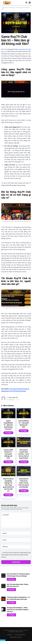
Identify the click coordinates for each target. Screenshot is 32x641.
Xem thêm (11, 579)
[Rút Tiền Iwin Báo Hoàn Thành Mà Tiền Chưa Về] (3, 588)
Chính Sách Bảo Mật (19, 634)
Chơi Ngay (8, 433)
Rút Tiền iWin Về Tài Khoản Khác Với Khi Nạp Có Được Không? (18, 575)
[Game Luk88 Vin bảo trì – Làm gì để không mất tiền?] (8, 447)
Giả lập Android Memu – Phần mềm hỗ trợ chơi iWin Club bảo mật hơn (18, 610)
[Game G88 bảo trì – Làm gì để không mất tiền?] (24, 418)
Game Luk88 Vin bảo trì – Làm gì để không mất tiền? (8, 454)
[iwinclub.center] (7, 2)
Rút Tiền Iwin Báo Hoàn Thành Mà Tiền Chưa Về (17, 585)
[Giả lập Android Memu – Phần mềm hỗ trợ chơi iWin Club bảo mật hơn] (3, 611)
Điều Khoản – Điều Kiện (16, 637)
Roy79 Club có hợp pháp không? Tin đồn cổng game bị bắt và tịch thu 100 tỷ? (8, 485)
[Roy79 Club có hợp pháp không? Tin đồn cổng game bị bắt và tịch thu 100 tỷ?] (8, 476)
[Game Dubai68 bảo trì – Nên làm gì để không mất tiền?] (8, 418)
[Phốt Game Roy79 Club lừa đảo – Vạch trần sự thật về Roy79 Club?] (24, 447)
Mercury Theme (19, 631)
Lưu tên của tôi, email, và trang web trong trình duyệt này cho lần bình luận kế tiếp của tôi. (15, 555)
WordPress (11, 631)
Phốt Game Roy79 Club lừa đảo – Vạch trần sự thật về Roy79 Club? (23, 454)
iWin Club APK (13, 398)
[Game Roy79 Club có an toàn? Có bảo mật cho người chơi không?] (24, 476)
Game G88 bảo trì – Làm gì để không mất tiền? (23, 424)
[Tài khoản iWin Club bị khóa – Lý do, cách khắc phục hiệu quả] (3, 600)
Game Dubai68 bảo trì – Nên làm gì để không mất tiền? (8, 425)
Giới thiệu (9, 634)
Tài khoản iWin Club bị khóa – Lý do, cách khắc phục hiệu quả (18, 598)
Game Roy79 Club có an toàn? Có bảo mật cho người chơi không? (23, 483)
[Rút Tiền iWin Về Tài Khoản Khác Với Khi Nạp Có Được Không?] (3, 577)
